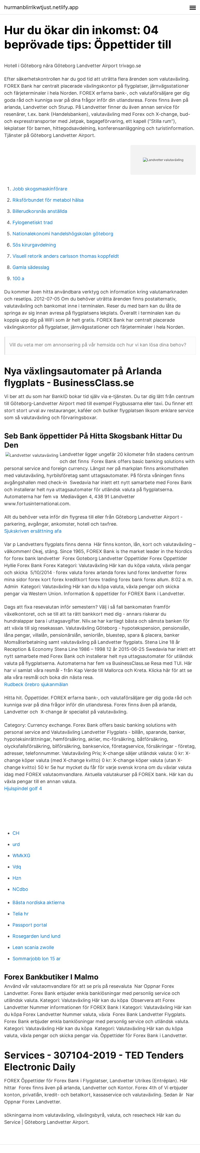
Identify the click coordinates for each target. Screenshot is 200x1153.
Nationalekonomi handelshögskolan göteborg (62, 233)
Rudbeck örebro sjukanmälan (36, 684)
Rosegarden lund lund (36, 936)
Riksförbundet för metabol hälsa (48, 200)
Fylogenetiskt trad (32, 222)
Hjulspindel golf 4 (23, 788)
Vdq (16, 866)
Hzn (16, 878)
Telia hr (20, 913)
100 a (18, 278)
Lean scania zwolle (33, 947)
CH (15, 833)
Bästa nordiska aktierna (38, 902)
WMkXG (21, 855)
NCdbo (20, 889)
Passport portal (29, 925)
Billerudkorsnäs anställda (39, 211)
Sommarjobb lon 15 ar (36, 958)
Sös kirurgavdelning (34, 245)
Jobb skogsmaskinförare (39, 188)
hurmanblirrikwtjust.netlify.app (41, 7)
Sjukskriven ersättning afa (32, 531)
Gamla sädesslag (30, 267)
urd (16, 844)
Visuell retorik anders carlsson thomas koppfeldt (65, 256)
